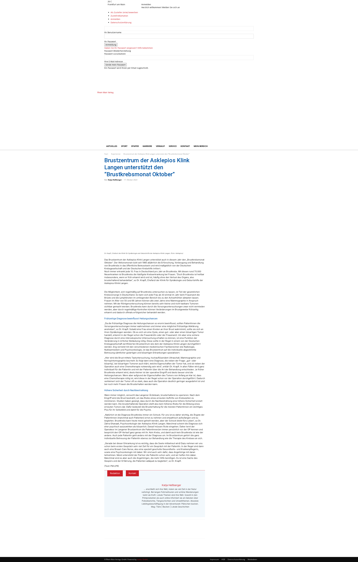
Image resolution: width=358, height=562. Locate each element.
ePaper (135, 146)
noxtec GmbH (142, 559)
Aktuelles (111, 146)
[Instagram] (148, 1)
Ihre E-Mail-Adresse (113, 61)
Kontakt (185, 146)
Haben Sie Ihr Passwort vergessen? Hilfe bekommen (128, 48)
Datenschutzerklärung (236, 559)
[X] (149, 1)
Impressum (214, 559)
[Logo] (152, 117)
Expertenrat (115, 154)
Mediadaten (252, 559)
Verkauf (160, 146)
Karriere (147, 146)
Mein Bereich (201, 146)
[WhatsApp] (118, 531)
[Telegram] (127, 531)
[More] (136, 531)
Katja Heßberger (115, 180)
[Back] (154, 1)
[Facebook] (146, 1)
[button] (250, 97)
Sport (124, 146)
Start (106, 154)
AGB (223, 559)
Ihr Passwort (110, 41)
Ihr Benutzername (112, 32)
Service (173, 146)
